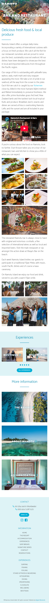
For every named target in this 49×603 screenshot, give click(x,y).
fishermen (38, 85)
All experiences (24, 370)
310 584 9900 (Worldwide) (25, 506)
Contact (24, 550)
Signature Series (24, 547)
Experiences (24, 541)
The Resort (24, 535)
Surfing (24, 564)
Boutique (24, 591)
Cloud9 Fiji (24, 585)
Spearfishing (24, 582)
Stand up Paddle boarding (24, 573)
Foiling (24, 570)
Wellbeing (24, 588)
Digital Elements (40, 600)
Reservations (24, 553)
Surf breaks (24, 544)
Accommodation (25, 538)
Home (24, 532)
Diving (24, 579)
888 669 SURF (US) (26, 509)
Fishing (24, 567)
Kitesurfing (24, 576)
